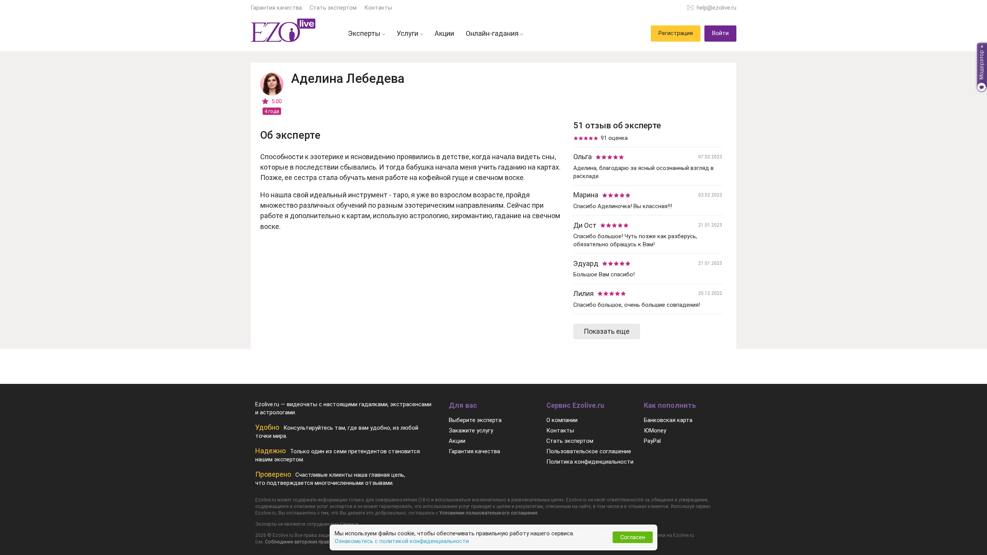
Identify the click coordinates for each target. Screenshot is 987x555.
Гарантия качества (276, 7)
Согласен (632, 537)
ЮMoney (655, 430)
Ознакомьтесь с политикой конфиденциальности (402, 541)
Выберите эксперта (475, 420)
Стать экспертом (333, 7)
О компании (562, 420)
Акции (457, 440)
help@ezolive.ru (716, 7)
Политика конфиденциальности (589, 461)
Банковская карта (668, 420)
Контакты (378, 7)
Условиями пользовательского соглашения (488, 513)
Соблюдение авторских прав (297, 542)
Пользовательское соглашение (588, 451)
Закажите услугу (471, 430)
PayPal (652, 440)
